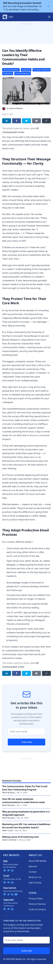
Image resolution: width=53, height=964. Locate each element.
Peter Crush (7, 830)
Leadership (26, 70)
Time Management (22, 73)
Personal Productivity (41, 70)
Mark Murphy (8, 792)
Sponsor (33, 866)
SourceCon (9, 887)
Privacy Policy (36, 898)
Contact (33, 871)
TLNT (6, 875)
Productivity (7, 73)
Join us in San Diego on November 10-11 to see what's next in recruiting (22, 6)
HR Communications (11, 70)
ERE (5, 861)
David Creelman (9, 839)
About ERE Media (37, 860)
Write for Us (35, 877)
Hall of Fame (35, 882)
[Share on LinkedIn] (6, 120)
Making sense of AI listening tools (20, 836)
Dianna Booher (16, 108)
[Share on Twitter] (26, 120)
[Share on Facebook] (16, 120)
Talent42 (8, 899)
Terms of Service (37, 903)
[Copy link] (46, 120)
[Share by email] (36, 120)
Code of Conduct (37, 909)
